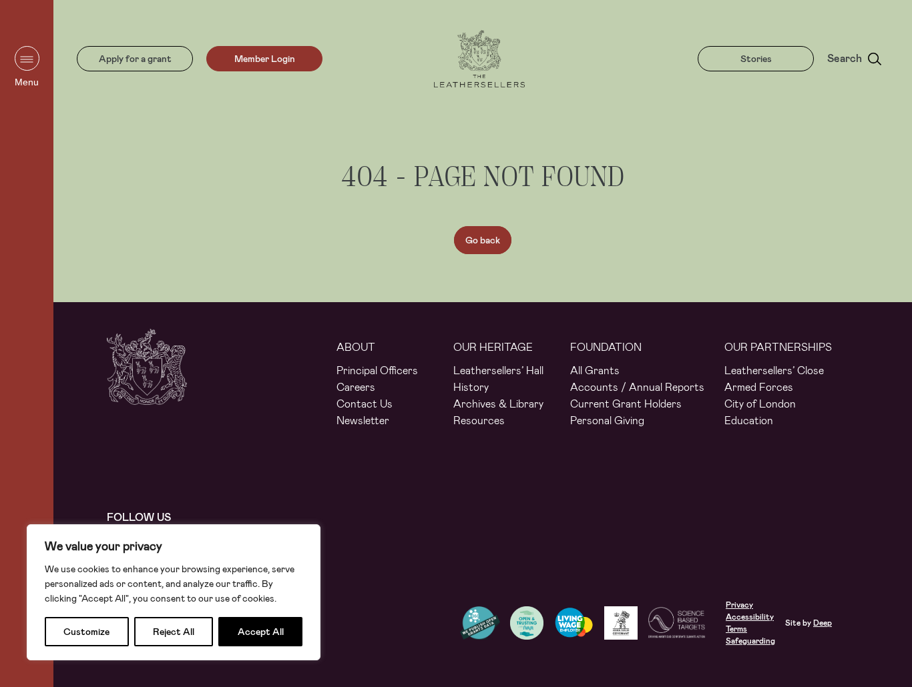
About (355, 347)
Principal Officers (377, 371)
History (471, 387)
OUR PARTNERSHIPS (778, 347)
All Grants (595, 371)
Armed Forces (758, 387)
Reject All (173, 632)
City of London (760, 404)
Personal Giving (607, 421)
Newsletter (362, 421)
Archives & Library (498, 404)
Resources (479, 421)
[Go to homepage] (147, 379)
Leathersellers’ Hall (498, 371)
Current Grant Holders (626, 404)
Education (748, 421)
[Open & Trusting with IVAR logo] (531, 623)
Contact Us (364, 404)
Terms (736, 629)
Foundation (606, 347)
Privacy (739, 605)
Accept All (261, 632)
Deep (822, 623)
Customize (86, 632)
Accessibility (750, 617)
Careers (355, 387)
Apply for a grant (135, 59)
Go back (482, 240)
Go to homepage (479, 58)
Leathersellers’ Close (774, 371)
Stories (756, 59)
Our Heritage (493, 347)
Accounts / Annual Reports (637, 387)
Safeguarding (750, 641)
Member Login (264, 59)
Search (844, 58)
